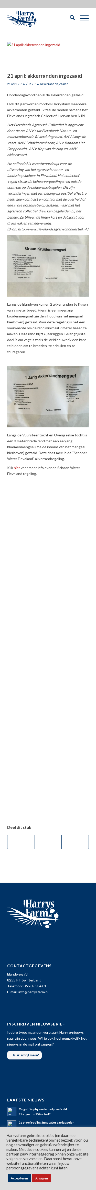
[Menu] (82, 18)
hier (17, 467)
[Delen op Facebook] (14, 842)
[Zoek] (70, 18)
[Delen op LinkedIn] (68, 842)
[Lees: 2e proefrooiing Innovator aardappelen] (11, 1125)
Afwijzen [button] (41, 1178)
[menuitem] (70, 18)
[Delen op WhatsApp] (41, 842)
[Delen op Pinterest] (54, 842)
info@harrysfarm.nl (33, 992)
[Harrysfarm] (39, 18)
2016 (35, 83)
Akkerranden (49, 83)
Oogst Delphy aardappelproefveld (43, 1109)
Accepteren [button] (19, 1178)
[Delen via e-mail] (82, 842)
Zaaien (63, 83)
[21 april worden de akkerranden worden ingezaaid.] (41, 56)
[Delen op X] (28, 842)
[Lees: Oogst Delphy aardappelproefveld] (11, 1111)
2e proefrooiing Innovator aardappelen (46, 1122)
